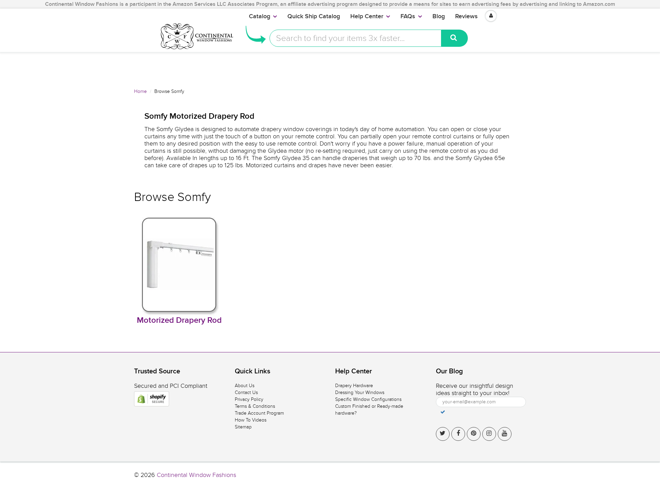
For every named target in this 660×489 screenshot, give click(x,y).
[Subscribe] (443, 412)
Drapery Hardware (354, 386)
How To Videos (250, 420)
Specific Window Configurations (368, 399)
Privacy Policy (249, 399)
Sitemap (243, 427)
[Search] (454, 38)
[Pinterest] (474, 434)
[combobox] (355, 38)
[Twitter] (443, 434)
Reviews (466, 16)
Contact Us (246, 392)
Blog (438, 16)
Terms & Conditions (255, 406)
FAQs (407, 16)
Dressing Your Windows (359, 392)
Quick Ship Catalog (313, 16)
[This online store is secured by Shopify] (151, 398)
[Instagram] (489, 434)
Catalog (259, 16)
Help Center (366, 16)
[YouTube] (505, 434)
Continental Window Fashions (196, 475)
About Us (244, 386)
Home (140, 91)
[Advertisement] (330, 67)
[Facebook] (458, 434)
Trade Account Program (259, 413)
